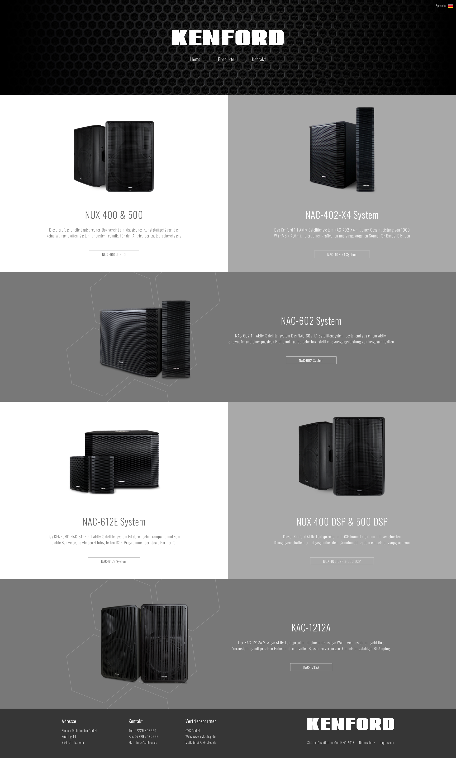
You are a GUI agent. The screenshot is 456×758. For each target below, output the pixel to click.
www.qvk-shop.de (204, 736)
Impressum (387, 742)
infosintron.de (146, 742)
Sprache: (441, 5)
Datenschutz (367, 742)
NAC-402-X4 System (342, 214)
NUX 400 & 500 (114, 214)
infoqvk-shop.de (205, 742)
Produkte (226, 59)
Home (195, 59)
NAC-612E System (114, 521)
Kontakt (259, 59)
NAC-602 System (311, 320)
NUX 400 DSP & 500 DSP (342, 521)
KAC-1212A (311, 627)
